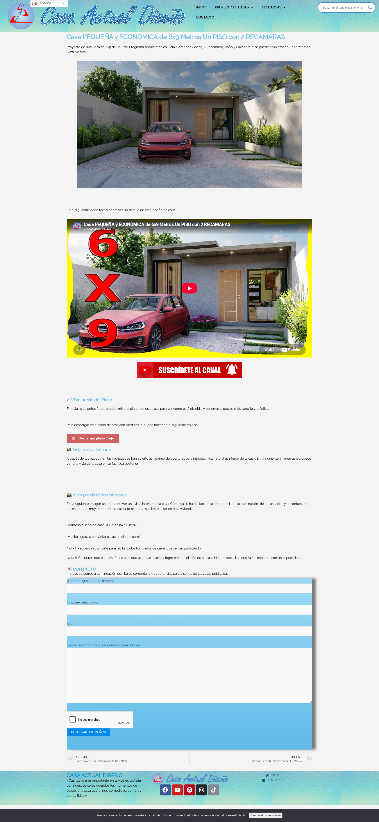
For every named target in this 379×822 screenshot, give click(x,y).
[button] (93, 438)
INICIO (201, 7)
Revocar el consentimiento (266, 815)
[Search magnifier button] (370, 7)
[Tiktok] (213, 789)
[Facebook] (165, 789)
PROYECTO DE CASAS (232, 7)
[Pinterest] (189, 789)
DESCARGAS (271, 7)
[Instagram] (201, 789)
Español (44, 3)
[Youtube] (177, 789)
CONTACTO (205, 17)
